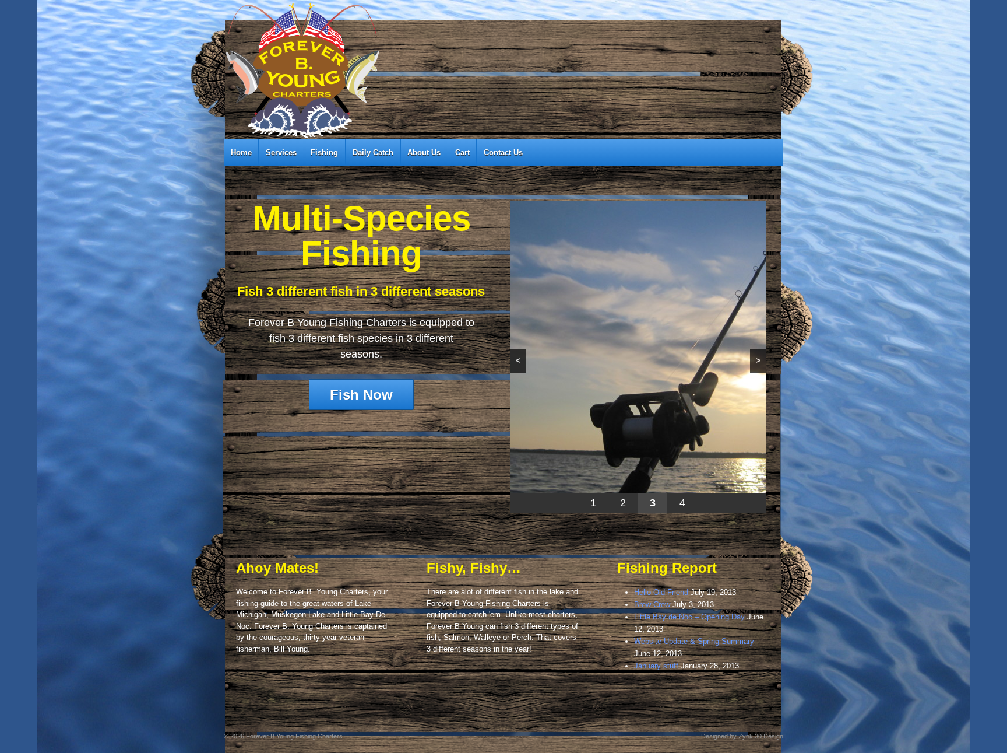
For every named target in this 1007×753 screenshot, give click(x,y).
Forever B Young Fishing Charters (293, 736)
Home (241, 152)
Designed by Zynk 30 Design (742, 736)
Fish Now (361, 394)
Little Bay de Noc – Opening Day (689, 616)
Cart (462, 152)
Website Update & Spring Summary (694, 641)
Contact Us (503, 152)
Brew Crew (652, 604)
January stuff (656, 665)
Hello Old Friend (661, 592)
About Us (424, 152)
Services (281, 152)
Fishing (324, 152)
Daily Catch (373, 152)
